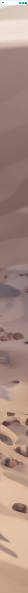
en (22, 3)
